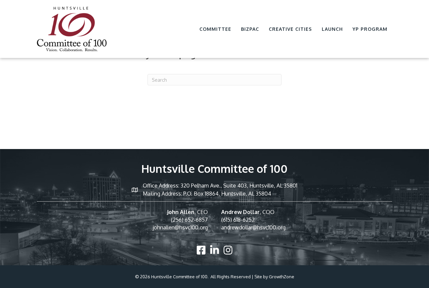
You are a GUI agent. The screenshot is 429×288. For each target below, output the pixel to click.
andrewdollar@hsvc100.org (253, 227)
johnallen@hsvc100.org (180, 227)
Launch (332, 29)
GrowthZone (281, 276)
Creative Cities (290, 29)
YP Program (370, 29)
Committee (215, 29)
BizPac (250, 29)
